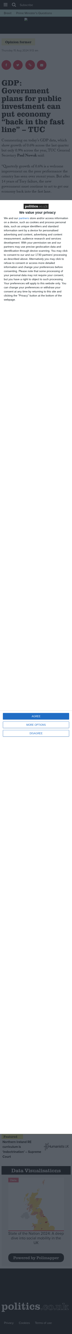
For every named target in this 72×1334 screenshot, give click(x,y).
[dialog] (36, 667)
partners (24, 218)
